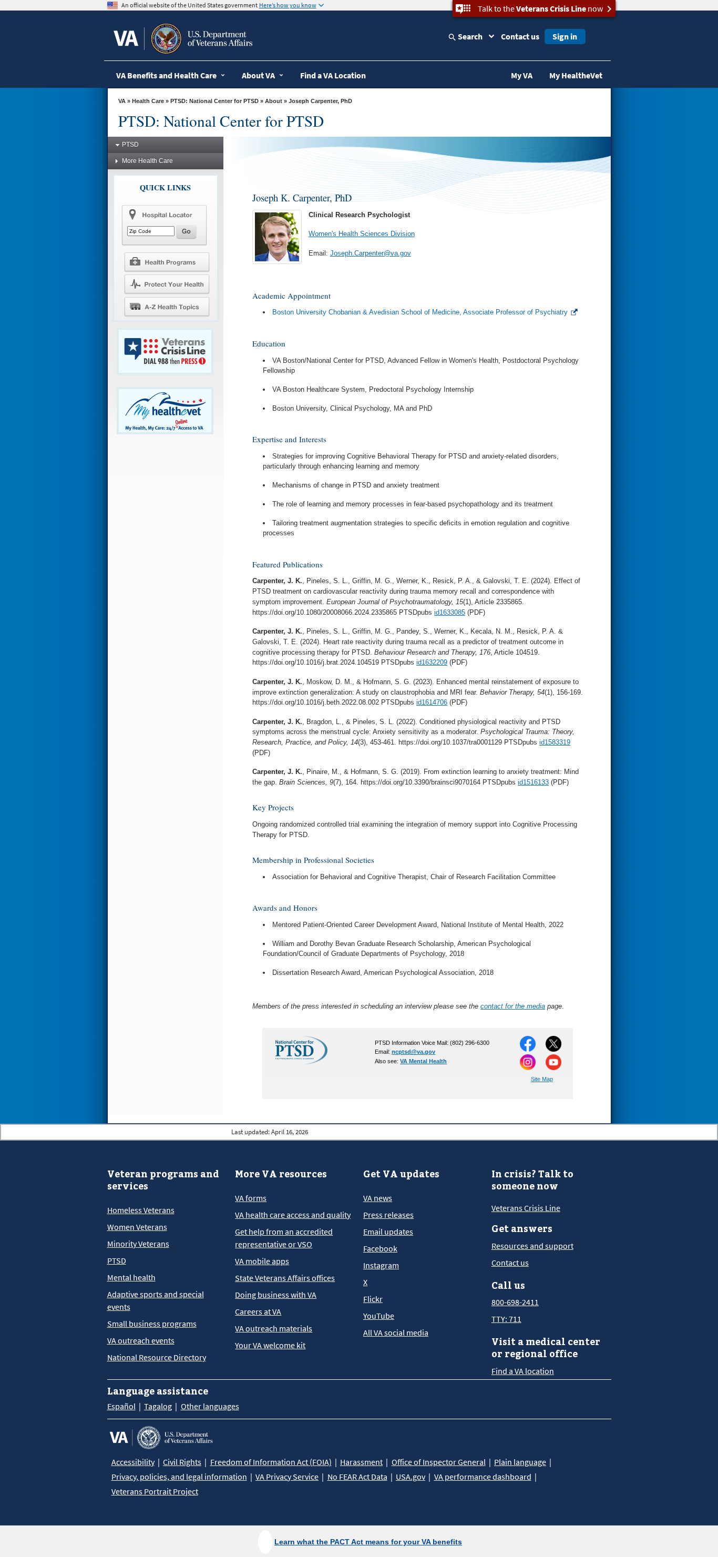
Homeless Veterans (141, 1210)
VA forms (250, 1198)
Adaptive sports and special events (155, 1300)
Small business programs (152, 1323)
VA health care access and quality (293, 1214)
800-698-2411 (515, 1302)
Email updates (388, 1231)
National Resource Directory (156, 1357)
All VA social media (395, 1332)
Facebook (380, 1248)
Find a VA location (522, 1371)
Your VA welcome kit (270, 1345)
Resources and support (532, 1245)
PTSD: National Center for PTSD (214, 101)
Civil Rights (182, 1462)
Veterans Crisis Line (525, 1208)
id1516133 (533, 782)
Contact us (520, 36)
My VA (521, 75)
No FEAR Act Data (357, 1476)
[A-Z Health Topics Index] (167, 306)
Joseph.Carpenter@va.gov (370, 253)
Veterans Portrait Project (154, 1491)
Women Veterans (137, 1227)
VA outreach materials (273, 1328)
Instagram (381, 1265)
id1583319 (554, 742)
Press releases (388, 1214)
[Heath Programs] (167, 261)
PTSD (130, 144)
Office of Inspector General (439, 1462)
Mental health (131, 1277)
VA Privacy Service (287, 1476)
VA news (377, 1198)
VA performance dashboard (482, 1476)
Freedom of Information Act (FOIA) (271, 1462)
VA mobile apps (262, 1261)
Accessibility (133, 1462)
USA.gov (410, 1476)
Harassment (361, 1462)
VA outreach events (141, 1340)
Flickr (373, 1299)
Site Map (542, 1079)
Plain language (520, 1462)
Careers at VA (258, 1311)
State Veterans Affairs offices (285, 1278)
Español (121, 1406)
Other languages (210, 1406)
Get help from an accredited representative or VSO (284, 1237)
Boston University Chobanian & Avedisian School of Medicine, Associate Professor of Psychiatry (420, 312)
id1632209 (431, 662)
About (273, 101)
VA (122, 101)
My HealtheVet (575, 75)
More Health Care (147, 161)
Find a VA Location (333, 75)
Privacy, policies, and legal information (179, 1476)
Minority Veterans (138, 1243)
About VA (258, 75)
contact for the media (512, 1006)
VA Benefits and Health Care (166, 75)
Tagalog (158, 1406)
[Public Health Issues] (167, 284)
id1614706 (431, 702)
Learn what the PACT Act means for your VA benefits (368, 1542)
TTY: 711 (506, 1319)
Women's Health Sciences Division (362, 234)
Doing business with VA (275, 1294)
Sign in (564, 36)
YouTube (378, 1315)
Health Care (148, 101)
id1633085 (449, 612)
